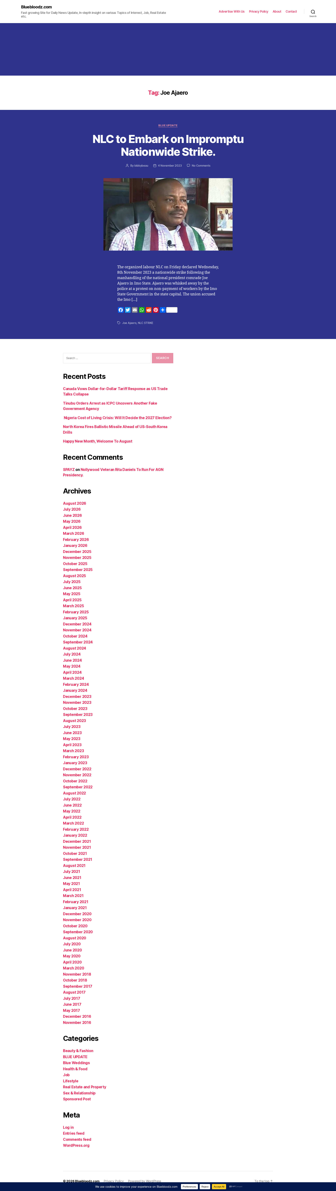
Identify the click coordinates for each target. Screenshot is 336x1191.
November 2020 (77, 920)
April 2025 (72, 600)
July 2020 (72, 944)
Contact (291, 11)
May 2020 (71, 956)
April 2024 (72, 672)
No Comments (201, 165)
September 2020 (78, 932)
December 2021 (77, 841)
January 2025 (75, 618)
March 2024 (73, 678)
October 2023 (75, 708)
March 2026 (73, 533)
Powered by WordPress (144, 1181)
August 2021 (74, 865)
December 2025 (77, 551)
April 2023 (72, 745)
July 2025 (71, 582)
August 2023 (74, 721)
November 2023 (77, 702)
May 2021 (71, 883)
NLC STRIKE (145, 323)
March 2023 (73, 751)
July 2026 (72, 509)
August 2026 (74, 503)
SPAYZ (69, 469)
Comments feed (77, 1139)
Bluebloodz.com (36, 7)
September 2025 (78, 570)
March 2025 (73, 606)
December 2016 (77, 1016)
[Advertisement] (168, 49)
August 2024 (74, 648)
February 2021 (75, 902)
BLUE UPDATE (168, 125)
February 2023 (76, 757)
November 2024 (77, 630)
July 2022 (71, 799)
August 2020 (74, 938)
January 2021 (75, 908)
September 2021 (77, 859)
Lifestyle (70, 1081)
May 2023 (71, 739)
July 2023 (71, 726)
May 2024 (71, 666)
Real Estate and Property (84, 1087)
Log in (68, 1127)
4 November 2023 (170, 165)
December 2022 (77, 769)
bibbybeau (141, 165)
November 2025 (77, 557)
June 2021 (72, 877)
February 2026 (76, 539)
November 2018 (77, 974)
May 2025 (71, 594)
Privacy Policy (258, 11)
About (277, 11)
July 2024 (72, 654)
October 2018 (75, 980)
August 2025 (74, 576)
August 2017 (74, 992)
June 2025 (72, 588)
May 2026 (71, 521)
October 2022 (75, 781)
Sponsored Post (77, 1099)
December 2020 (77, 914)
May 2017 (71, 1010)
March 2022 (73, 823)
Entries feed (74, 1133)
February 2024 (76, 684)
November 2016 (77, 1022)
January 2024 (75, 690)
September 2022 (78, 787)
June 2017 (72, 1004)
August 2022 (74, 793)
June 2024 (72, 660)
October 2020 (75, 926)
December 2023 (77, 696)
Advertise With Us (232, 11)
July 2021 (71, 871)
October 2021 (75, 853)
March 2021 (73, 896)
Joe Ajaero (129, 323)
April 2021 (72, 890)
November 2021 (77, 847)
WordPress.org (76, 1145)
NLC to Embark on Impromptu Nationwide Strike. (168, 145)
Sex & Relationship (79, 1093)
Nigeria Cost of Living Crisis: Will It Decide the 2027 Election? (117, 418)
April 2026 (72, 527)
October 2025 (75, 564)
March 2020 (73, 968)
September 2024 (78, 642)
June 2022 (72, 805)
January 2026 (75, 545)
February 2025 (76, 612)
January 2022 (75, 835)
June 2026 (72, 515)
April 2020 (72, 962)
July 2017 (71, 998)
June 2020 (72, 950)
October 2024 (75, 636)
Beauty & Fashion (78, 1051)
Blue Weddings (76, 1063)
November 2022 (77, 775)
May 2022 (71, 811)
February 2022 (76, 829)
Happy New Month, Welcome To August (97, 441)
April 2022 (72, 817)
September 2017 (77, 986)
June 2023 (72, 733)
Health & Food (75, 1069)
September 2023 (78, 714)
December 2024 (77, 624)
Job (66, 1075)
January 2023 (75, 763)
